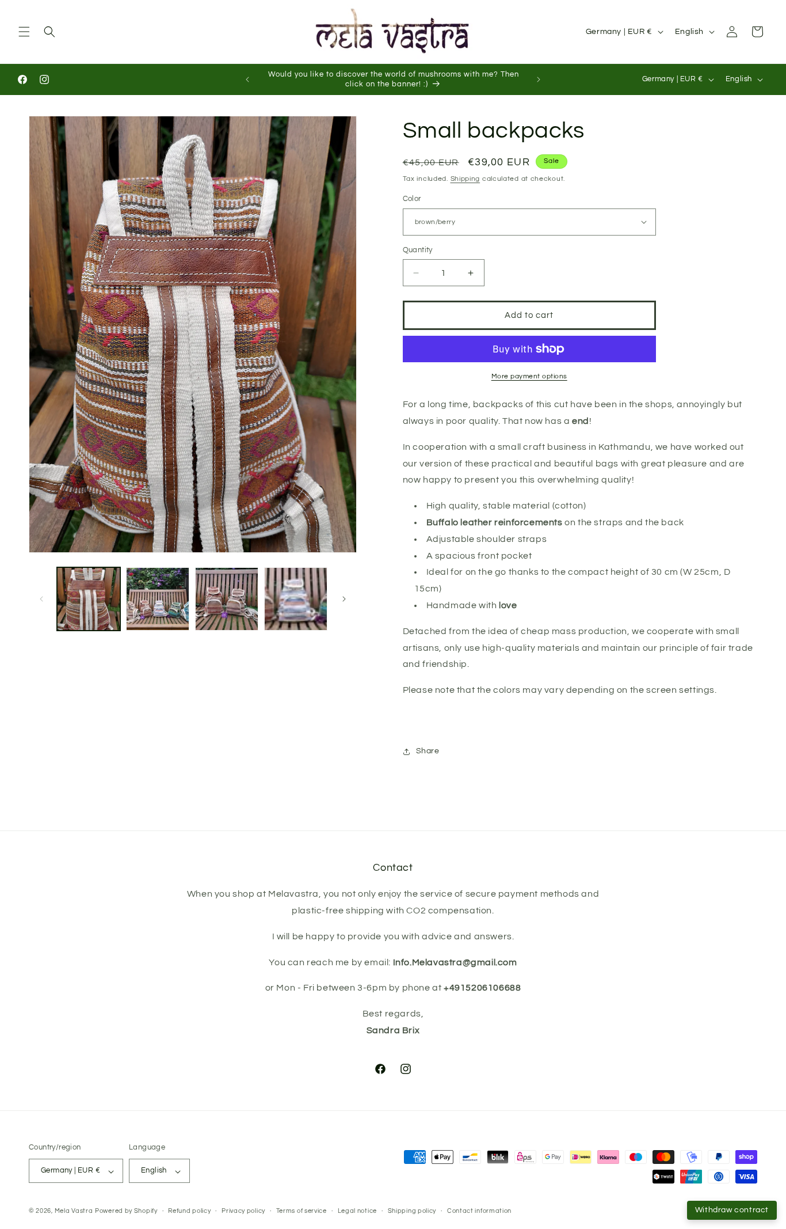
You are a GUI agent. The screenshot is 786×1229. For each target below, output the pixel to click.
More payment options (529, 376)
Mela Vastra (74, 1211)
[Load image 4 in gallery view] (295, 599)
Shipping (465, 179)
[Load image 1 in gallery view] (88, 599)
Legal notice (357, 1211)
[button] (24, 31)
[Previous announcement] (247, 79)
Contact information (479, 1211)
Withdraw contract (732, 1210)
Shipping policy (412, 1211)
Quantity (418, 250)
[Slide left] (41, 599)
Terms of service (301, 1211)
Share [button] (428, 751)
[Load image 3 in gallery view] (226, 599)
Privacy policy (243, 1211)
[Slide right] (344, 599)
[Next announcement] (538, 79)
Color (412, 199)
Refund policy (189, 1211)
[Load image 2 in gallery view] (157, 599)
